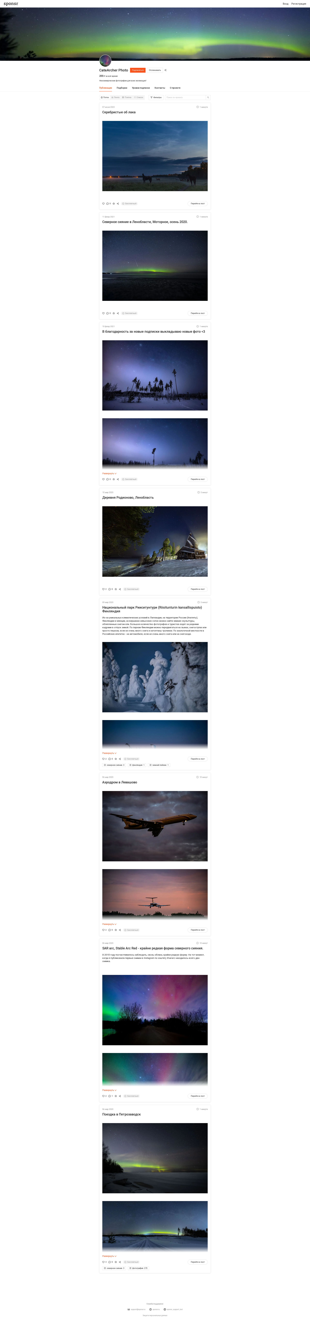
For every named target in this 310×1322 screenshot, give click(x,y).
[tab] (105, 87)
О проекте (175, 88)
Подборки (122, 88)
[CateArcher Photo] (105, 61)
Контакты (160, 88)
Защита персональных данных (155, 1315)
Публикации (105, 88)
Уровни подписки (141, 88)
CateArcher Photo (113, 70)
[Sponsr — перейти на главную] (11, 3)
